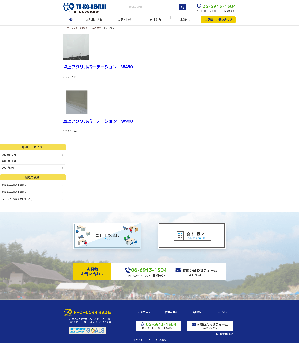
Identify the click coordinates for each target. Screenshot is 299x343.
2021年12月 (9, 161)
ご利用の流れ (94, 20)
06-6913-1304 (149, 270)
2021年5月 (8, 167)
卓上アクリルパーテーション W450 (98, 67)
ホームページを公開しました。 (17, 199)
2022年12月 (9, 154)
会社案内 (155, 20)
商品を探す (125, 20)
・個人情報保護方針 (223, 333)
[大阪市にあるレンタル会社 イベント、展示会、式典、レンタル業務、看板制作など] (87, 8)
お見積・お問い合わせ (218, 20)
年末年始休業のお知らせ (14, 185)
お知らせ (185, 20)
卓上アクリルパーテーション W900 (98, 121)
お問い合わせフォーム (200, 270)
